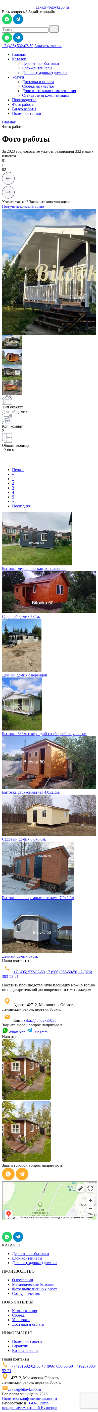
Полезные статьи (26, 113)
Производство (24, 100)
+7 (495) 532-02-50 (17, 46)
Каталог (19, 59)
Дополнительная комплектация (49, 91)
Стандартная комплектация (45, 95)
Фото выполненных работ (34, 1289)
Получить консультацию (23, 206)
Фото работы (23, 104)
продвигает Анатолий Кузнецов (29, 1407)
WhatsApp (17, 1032)
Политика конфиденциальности (29, 1398)
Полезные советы (27, 1341)
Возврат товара (25, 1350)
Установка (21, 1320)
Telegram (40, 1032)
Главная (19, 54)
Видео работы (24, 109)
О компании (22, 1280)
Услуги (18, 77)
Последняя (21, 506)
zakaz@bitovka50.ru (52, 7)
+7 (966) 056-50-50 (61, 972)
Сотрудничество (26, 1293)
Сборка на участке (38, 86)
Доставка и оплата (38, 82)
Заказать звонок (48, 46)
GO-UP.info (37, 1403)
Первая (18, 469)
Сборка (18, 1315)
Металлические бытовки (33, 1284)
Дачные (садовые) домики (44, 72)
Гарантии (20, 1346)
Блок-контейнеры (37, 68)
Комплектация (24, 1311)
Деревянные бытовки (40, 63)
